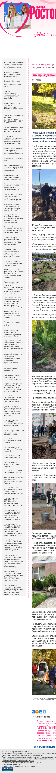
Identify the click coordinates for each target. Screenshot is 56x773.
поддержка (19, 766)
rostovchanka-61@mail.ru (33, 762)
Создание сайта (8, 766)
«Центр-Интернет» (31, 766)
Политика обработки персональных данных (18, 761)
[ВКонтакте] (33, 711)
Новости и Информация (43, 64)
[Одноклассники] (37, 711)
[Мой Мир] (40, 711)
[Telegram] (44, 711)
